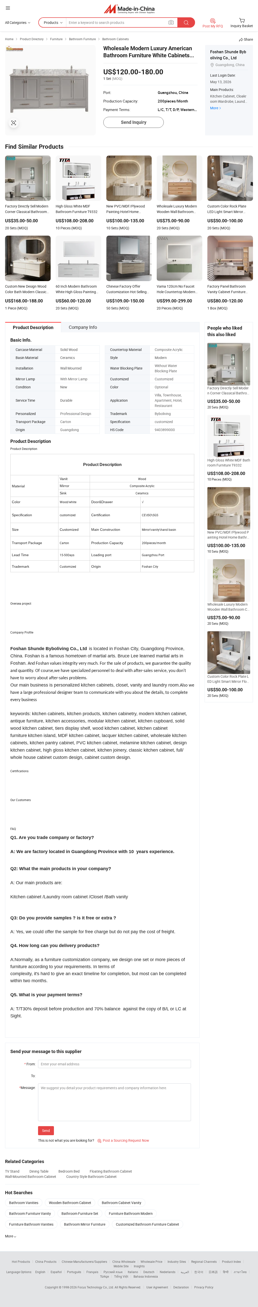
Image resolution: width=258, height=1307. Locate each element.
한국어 (198, 1272)
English (40, 1272)
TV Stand (12, 1171)
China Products (45, 1262)
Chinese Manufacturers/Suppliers (84, 1262)
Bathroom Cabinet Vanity (121, 1202)
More (214, 108)
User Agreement (157, 1287)
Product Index (231, 1262)
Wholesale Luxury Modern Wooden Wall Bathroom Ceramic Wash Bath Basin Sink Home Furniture (228, 607)
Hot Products (21, 1262)
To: (33, 1075)
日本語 (213, 1272)
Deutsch (148, 1272)
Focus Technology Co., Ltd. (96, 1287)
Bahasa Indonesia (146, 1276)
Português (74, 1272)
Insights (139, 1266)
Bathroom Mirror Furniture (84, 1224)
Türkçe (104, 1276)
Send (46, 1130)
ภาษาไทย (240, 1272)
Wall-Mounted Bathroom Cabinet (30, 1176)
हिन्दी (226, 1272)
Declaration (181, 1287)
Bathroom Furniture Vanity (30, 1213)
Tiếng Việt (121, 1276)
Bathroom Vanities (23, 1202)
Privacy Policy (203, 1287)
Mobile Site (121, 1266)
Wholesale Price (151, 1262)
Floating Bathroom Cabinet (111, 1171)
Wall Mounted (71, 368)
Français (92, 1272)
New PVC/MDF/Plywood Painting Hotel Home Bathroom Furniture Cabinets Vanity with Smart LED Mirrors (228, 535)
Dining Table (38, 1171)
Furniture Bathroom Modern (131, 1213)
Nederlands (167, 1272)
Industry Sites (177, 1262)
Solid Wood (69, 349)
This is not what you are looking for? (66, 1140)
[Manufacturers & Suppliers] (129, 9)
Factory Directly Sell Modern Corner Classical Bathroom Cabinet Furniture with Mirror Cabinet (228, 391)
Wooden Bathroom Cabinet (70, 1202)
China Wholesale (123, 1262)
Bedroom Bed (69, 1171)
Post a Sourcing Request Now (123, 1140)
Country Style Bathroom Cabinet (91, 1176)
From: (30, 1064)
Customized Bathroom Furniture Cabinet (147, 1224)
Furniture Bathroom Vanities (31, 1224)
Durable (66, 400)
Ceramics (67, 357)
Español (56, 1272)
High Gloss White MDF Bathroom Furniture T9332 (228, 462)
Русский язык (113, 1272)
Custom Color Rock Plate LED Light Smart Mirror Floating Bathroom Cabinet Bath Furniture (228, 679)
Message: (27, 1087)
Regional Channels (204, 1262)
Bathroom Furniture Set (79, 1213)
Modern (161, 357)
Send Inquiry (133, 122)
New (63, 387)
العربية (185, 1272)
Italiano (133, 1272)
